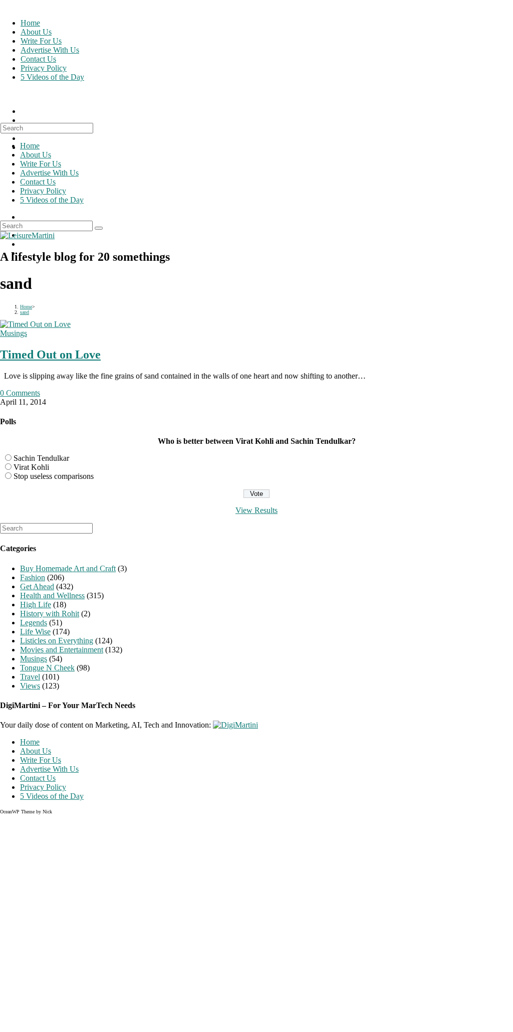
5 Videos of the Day (52, 200)
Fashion (32, 577)
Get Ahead (37, 586)
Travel (30, 676)
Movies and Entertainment (61, 649)
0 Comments (20, 393)
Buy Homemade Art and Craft (68, 568)
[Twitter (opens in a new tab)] (24, 111)
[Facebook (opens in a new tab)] (24, 120)
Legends (33, 622)
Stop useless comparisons (54, 476)
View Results (256, 510)
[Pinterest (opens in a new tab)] (24, 138)
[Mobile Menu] (4, 94)
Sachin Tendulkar (41, 458)
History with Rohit (49, 613)
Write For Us (40, 163)
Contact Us (38, 182)
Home (30, 145)
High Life (35, 604)
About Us (35, 154)
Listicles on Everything (56, 640)
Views (30, 685)
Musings (13, 333)
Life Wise (35, 631)
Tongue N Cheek (47, 667)
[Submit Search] (99, 228)
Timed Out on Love (50, 354)
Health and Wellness (52, 595)
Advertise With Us (49, 172)
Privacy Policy (43, 191)
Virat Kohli (31, 467)
